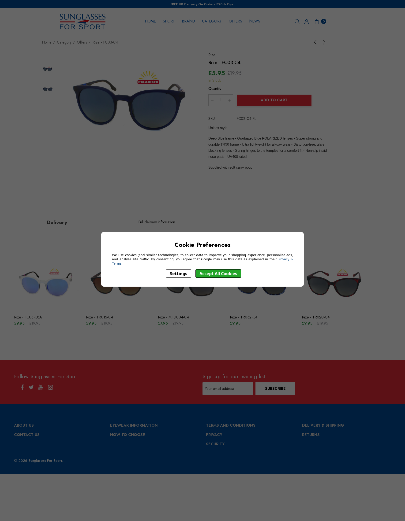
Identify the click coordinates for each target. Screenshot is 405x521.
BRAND (188, 21)
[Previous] (316, 42)
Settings (178, 273)
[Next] (323, 42)
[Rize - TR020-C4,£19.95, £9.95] (334, 283)
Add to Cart (274, 100)
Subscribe (275, 388)
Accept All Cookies (218, 273)
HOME (150, 21)
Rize (211, 55)
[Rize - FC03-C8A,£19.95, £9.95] (46, 283)
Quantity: (215, 88)
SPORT (169, 21)
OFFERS (235, 21)
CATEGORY (212, 21)
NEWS (254, 21)
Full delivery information (156, 222)
